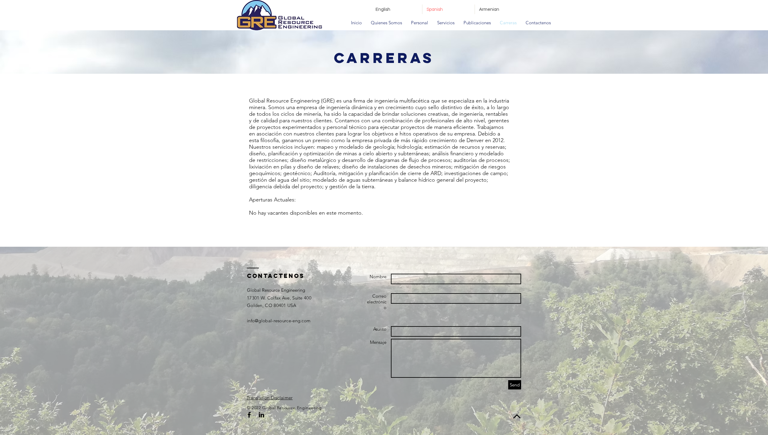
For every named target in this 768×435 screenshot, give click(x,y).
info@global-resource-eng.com (278, 320)
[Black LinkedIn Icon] (261, 415)
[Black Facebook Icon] (249, 415)
